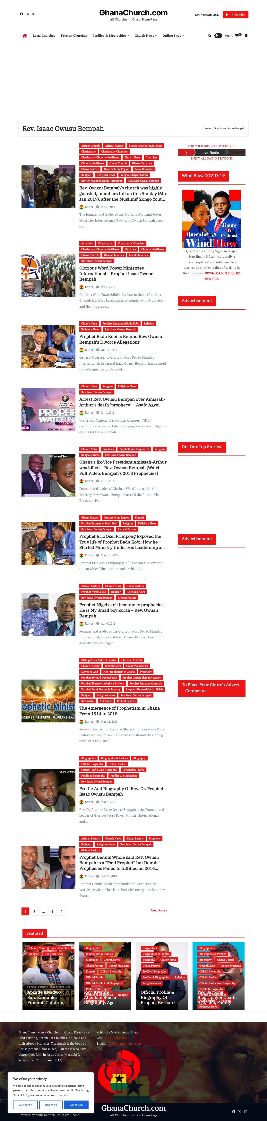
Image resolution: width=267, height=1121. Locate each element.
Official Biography (92, 764)
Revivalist (106, 701)
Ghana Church (118, 163)
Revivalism (87, 701)
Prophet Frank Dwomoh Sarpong (100, 689)
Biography (139, 758)
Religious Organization (134, 175)
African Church (90, 145)
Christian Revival (131, 660)
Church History (90, 666)
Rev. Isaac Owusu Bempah (143, 181)
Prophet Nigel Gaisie (93, 592)
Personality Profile (133, 770)
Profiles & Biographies (110, 35)
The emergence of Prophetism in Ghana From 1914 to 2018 (119, 710)
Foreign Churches (74, 35)
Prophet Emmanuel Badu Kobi (121, 323)
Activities (87, 243)
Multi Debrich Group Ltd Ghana (57, 1115)
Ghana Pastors (90, 169)
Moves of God (89, 671)
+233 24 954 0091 (116, 1038)
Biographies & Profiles (114, 758)
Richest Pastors (127, 529)
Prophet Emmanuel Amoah (146, 683)
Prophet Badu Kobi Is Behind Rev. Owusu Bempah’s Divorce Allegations (120, 339)
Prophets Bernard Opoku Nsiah (144, 689)
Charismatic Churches (114, 151)
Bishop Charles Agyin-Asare (145, 145)
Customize (25, 1105)
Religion (86, 175)
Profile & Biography (93, 775)
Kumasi (139, 517)
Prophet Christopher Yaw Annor (142, 677)
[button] (246, 35)
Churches (151, 157)
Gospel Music (207, 965)
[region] (51, 1092)
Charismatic (88, 151)
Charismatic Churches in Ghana (100, 157)
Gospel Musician (119, 965)
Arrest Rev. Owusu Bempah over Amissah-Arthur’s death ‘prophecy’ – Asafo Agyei (122, 402)
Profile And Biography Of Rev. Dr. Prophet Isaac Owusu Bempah (121, 791)
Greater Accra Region (116, 169)
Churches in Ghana (92, 163)
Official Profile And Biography (99, 770)
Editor (89, 207)
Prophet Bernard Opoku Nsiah (99, 677)
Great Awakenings (137, 666)
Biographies (88, 758)
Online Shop (172, 35)
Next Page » (159, 910)
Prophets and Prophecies (134, 449)
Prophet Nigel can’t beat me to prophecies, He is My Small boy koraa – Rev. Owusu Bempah (122, 610)
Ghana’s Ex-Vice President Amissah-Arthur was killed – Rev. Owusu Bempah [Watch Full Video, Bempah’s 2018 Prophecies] (123, 467)
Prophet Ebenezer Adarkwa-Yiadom (102, 683)
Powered (25, 1115)
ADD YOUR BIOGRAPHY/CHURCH (212, 146)
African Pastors (114, 145)
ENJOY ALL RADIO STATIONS (212, 158)
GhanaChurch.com (133, 12)
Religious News (106, 175)
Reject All (51, 1105)
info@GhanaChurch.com (124, 1043)
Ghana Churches (142, 163)
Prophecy (108, 449)
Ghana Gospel (225, 959)
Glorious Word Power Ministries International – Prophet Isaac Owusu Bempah (116, 273)
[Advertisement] (133, 77)
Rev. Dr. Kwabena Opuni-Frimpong (101, 181)
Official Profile (117, 764)
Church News (145, 35)
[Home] (25, 35)
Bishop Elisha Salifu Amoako (98, 660)
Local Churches (44, 35)
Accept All (76, 1105)
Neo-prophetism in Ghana (119, 671)
